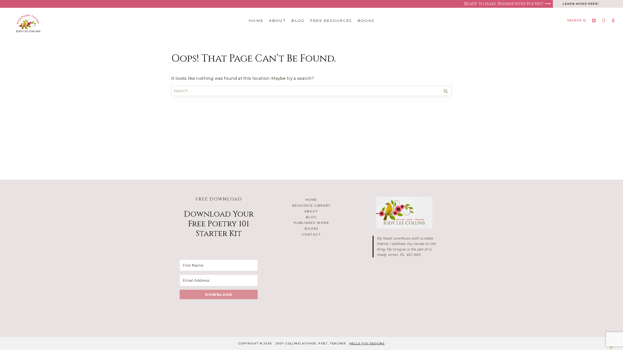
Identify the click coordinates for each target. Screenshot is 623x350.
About (277, 20)
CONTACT (311, 234)
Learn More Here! (581, 4)
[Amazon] (613, 20)
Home (256, 20)
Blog (297, 20)
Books (365, 20)
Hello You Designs (367, 343)
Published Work (311, 223)
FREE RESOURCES (331, 20)
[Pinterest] (594, 20)
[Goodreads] (603, 20)
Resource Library (311, 205)
